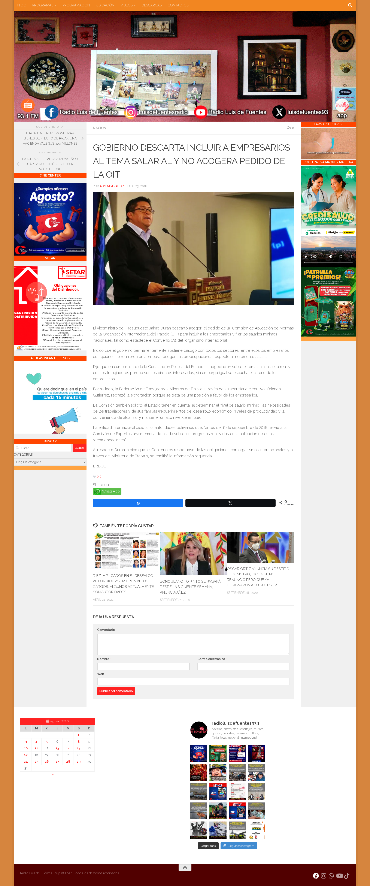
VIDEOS (127, 5)
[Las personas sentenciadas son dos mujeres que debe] (198, 811)
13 (57, 748)
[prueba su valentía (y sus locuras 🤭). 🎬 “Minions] (256, 830)
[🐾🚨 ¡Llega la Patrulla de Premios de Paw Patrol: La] (218, 753)
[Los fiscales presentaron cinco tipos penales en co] (218, 772)
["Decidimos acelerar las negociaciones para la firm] (256, 791)
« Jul (56, 774)
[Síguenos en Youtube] (339, 876)
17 (26, 755)
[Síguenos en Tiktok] (347, 876)
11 (36, 748)
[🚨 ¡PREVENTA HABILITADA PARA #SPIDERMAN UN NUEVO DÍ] (256, 753)
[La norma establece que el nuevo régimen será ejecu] (256, 811)
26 (47, 761)
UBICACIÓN (105, 5)
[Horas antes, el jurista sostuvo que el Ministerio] (256, 772)
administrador (112, 186)
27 (57, 761)
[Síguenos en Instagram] (324, 876)
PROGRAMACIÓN (76, 5)
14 (68, 748)
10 (26, 748)
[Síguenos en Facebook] (316, 876)
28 (68, 761)
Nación (99, 128)
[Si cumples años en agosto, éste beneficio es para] (198, 753)
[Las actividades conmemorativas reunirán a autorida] (237, 791)
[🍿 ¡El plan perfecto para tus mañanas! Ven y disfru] (237, 811)
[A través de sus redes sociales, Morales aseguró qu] (218, 811)
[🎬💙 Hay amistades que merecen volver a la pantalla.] (237, 753)
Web (100, 674)
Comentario (106, 630)
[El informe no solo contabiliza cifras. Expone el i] (237, 772)
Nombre (104, 659)
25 (36, 761)
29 (79, 761)
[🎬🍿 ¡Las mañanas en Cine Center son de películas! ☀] (218, 791)
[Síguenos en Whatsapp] (331, 876)
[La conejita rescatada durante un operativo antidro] (218, 830)
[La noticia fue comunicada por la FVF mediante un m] (198, 830)
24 (26, 761)
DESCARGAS (152, 5)
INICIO (21, 5)
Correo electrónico (212, 659)
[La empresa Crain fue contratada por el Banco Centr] (198, 791)
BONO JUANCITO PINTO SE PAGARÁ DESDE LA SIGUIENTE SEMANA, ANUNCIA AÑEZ (190, 586)
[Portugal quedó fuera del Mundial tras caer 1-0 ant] (198, 772)
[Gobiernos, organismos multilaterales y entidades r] (237, 830)
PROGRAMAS (42, 5)
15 (78, 748)
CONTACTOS (178, 5)
